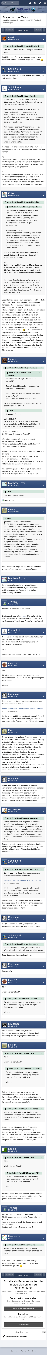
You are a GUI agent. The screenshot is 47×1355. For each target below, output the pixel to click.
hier (23, 616)
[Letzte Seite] (44, 29)
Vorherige (9, 30)
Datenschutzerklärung (28, 1351)
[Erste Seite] (3, 29)
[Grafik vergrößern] (42, 60)
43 (44, 1332)
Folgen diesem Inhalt (21, 1332)
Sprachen (14, 1351)
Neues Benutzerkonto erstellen (23, 1308)
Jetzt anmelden (23, 1324)
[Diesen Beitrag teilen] (43, 40)
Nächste (38, 30)
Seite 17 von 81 (23, 30)
